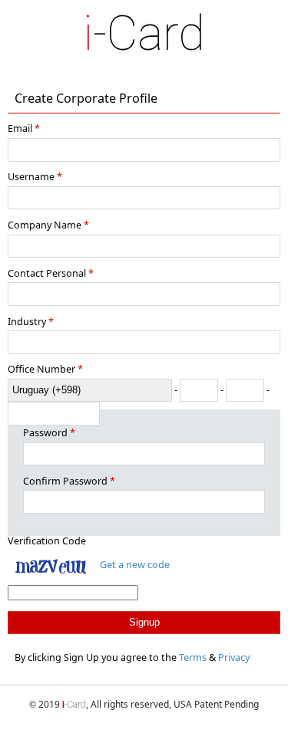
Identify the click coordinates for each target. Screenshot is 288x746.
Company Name (44, 225)
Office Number (41, 369)
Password (45, 432)
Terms (193, 657)
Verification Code (47, 540)
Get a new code (135, 564)
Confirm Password (65, 481)
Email (20, 128)
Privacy (234, 657)
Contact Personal (47, 273)
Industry (27, 321)
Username (31, 176)
